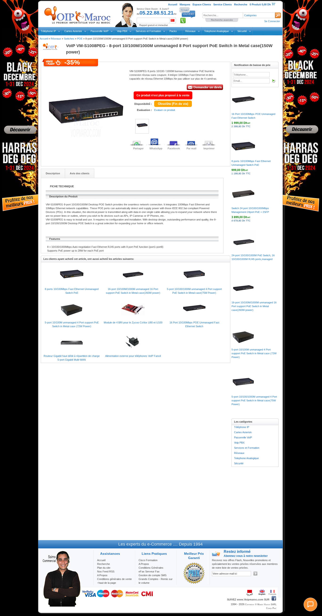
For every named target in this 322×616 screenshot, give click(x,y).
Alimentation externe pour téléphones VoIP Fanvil (133, 356)
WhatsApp (155, 148)
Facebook (174, 148)
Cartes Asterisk (73, 31)
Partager (138, 148)
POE (80, 38)
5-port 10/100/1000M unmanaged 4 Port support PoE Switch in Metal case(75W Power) (254, 400)
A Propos (144, 564)
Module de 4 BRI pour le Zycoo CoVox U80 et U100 (133, 322)
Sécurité (242, 31)
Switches (69, 38)
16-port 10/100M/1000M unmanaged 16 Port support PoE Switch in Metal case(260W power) (254, 306)
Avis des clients (79, 173)
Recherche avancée (222, 20)
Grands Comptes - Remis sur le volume (156, 581)
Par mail (191, 148)
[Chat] (310, 604)
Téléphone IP (48, 31)
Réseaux (190, 31)
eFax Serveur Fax (149, 571)
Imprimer (209, 148)
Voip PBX (122, 31)
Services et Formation (148, 31)
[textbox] (222, 15)
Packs (173, 31)
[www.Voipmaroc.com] (77, 14)
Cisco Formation (148, 560)
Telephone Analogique (216, 31)
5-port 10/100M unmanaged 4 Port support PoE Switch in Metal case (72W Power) (254, 353)
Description (53, 173)
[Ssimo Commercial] (61, 605)
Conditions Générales (151, 567)
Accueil (44, 38)
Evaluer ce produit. (165, 110)
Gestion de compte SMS (152, 575)
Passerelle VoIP (99, 31)
